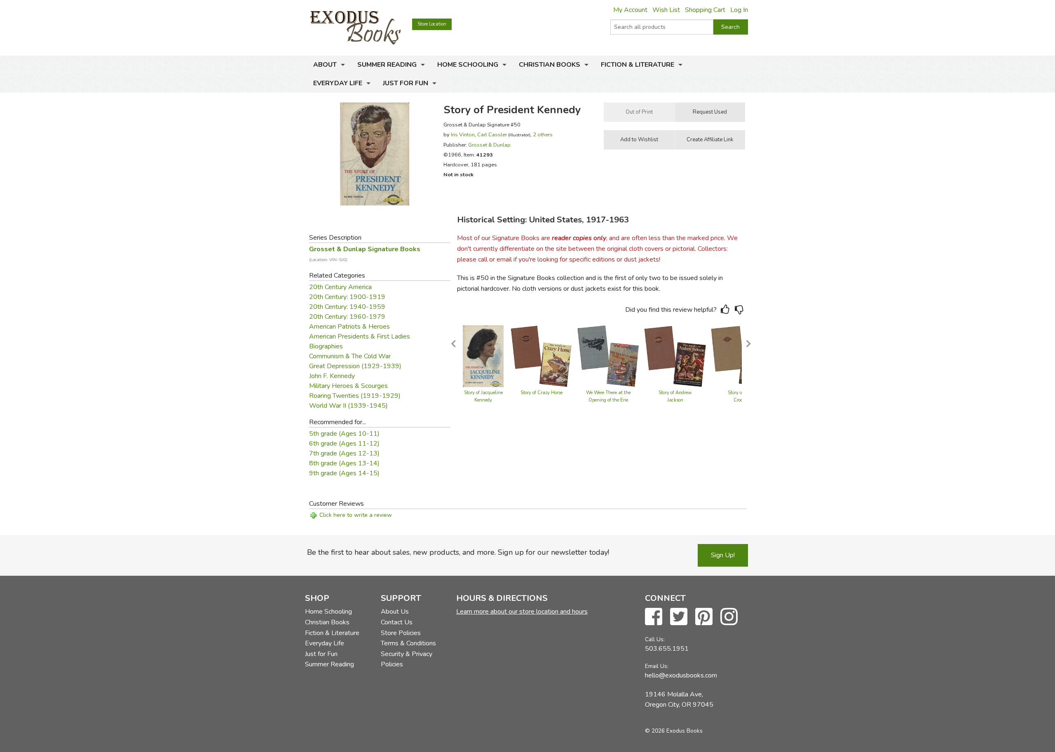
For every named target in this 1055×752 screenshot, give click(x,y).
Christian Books (549, 64)
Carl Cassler (492, 134)
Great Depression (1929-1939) (355, 366)
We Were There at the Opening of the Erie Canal (608, 400)
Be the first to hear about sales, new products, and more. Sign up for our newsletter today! (458, 552)
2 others (543, 134)
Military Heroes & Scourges (348, 385)
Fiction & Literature (637, 64)
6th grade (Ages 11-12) (344, 443)
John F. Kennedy (332, 376)
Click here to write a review (355, 515)
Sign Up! (723, 555)
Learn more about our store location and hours (522, 611)
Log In (739, 9)
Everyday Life (337, 83)
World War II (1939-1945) (348, 405)
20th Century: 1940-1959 (347, 306)
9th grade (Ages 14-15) (344, 473)
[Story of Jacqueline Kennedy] (483, 355)
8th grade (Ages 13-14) (344, 463)
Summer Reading (387, 64)
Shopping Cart (705, 9)
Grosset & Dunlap (489, 144)
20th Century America (340, 287)
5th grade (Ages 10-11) (344, 433)
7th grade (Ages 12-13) (344, 453)
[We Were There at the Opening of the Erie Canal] (608, 355)
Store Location (431, 24)
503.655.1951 (667, 648)
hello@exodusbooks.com (681, 675)
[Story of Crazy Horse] (541, 355)
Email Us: (656, 666)
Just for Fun (405, 83)
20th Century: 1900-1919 (347, 296)
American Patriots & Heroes (349, 326)
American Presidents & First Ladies (359, 336)
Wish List (666, 9)
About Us (395, 611)
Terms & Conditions (408, 643)
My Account (630, 9)
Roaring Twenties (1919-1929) (355, 395)
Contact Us (397, 622)
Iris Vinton (463, 134)
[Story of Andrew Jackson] (675, 355)
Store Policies (401, 633)
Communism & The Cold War (350, 356)
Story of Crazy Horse (541, 393)
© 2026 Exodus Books (674, 731)
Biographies (326, 346)
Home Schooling (467, 64)
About (325, 64)
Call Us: (655, 639)
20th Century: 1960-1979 (347, 316)
